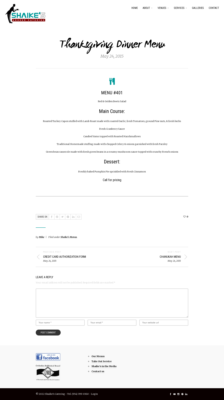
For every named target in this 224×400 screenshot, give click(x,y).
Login (94, 393)
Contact (214, 7)
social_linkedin (186, 394)
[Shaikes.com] (25, 13)
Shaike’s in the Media (104, 366)
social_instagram (178, 394)
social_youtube (174, 394)
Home (134, 7)
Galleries (198, 7)
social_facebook (171, 394)
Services (179, 7)
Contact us (98, 371)
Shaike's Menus (69, 237)
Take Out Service (102, 361)
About (146, 7)
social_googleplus (182, 394)
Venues (162, 7)
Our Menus (98, 356)
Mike (41, 237)
